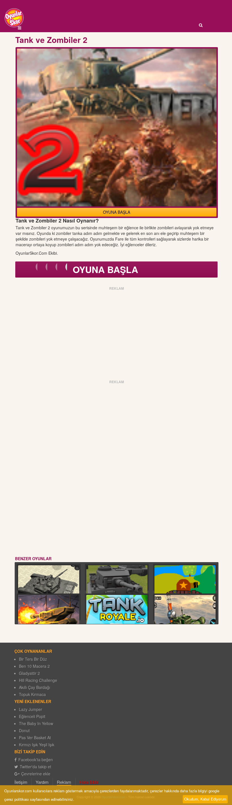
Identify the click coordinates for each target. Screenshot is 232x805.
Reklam (64, 782)
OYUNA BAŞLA (116, 212)
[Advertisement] (117, 331)
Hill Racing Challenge (38, 680)
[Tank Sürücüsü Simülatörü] (48, 589)
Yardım (42, 782)
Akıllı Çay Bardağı (34, 687)
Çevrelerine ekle (35, 773)
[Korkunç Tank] (48, 621)
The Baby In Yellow (36, 723)
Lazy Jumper (30, 709)
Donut (24, 730)
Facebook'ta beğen (35, 759)
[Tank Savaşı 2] (116, 589)
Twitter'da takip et (35, 766)
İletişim (20, 782)
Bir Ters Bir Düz (33, 659)
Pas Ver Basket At (35, 737)
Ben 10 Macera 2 (34, 666)
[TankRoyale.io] (116, 619)
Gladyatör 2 (29, 673)
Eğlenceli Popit (32, 716)
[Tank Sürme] (185, 619)
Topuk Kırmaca (32, 694)
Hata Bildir (89, 782)
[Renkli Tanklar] (185, 589)
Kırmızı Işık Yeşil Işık (36, 744)
